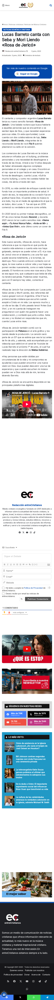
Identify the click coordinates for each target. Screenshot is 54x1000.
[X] (23, 532)
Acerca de (35, 974)
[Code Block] (26, 564)
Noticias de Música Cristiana (35, 24)
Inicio (5, 24)
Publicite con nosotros (34, 970)
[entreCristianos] (12, 929)
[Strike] (13, 564)
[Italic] (7, 564)
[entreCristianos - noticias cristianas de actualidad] (27, 5)
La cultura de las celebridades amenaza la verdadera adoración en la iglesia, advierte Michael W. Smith (32, 799)
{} (33, 564)
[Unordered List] (20, 564)
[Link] (29, 564)
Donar (27, 974)
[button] (27, 649)
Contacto (46, 974)
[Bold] (4, 564)
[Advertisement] (27, 17)
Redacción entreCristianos (15, 51)
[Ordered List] (17, 564)
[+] (35, 564)
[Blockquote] (23, 564)
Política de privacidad (13, 974)
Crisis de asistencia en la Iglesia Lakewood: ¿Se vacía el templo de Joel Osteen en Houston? (31, 745)
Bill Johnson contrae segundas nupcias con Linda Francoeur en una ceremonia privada (31, 759)
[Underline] (10, 564)
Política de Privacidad (33, 588)
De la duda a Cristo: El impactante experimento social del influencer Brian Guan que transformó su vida (32, 786)
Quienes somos (16, 970)
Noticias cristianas (16, 24)
